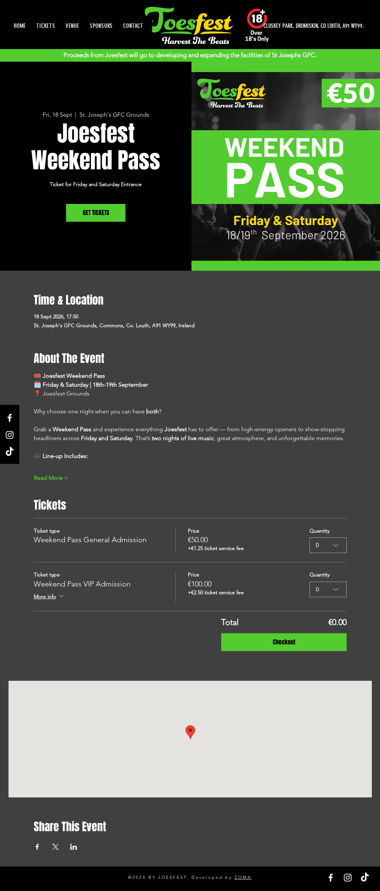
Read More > (51, 477)
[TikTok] (9, 452)
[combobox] (328, 545)
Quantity (319, 530)
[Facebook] (9, 418)
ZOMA (243, 877)
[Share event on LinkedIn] (73, 847)
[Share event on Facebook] (37, 847)
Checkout (284, 642)
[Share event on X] (55, 847)
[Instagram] (9, 435)
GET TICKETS (96, 212)
